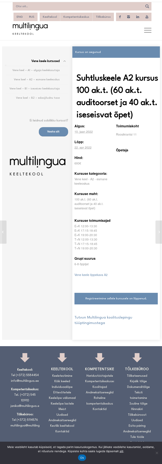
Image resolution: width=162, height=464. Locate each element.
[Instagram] (128, 17)
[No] (157, 453)
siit (121, 451)
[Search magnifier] (147, 6)
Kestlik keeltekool (62, 426)
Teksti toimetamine (138, 395)
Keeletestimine (62, 376)
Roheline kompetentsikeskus (99, 401)
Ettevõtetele (62, 392)
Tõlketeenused (137, 376)
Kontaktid (62, 431)
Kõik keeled (62, 381)
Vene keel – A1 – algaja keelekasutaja (36, 70)
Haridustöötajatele (99, 376)
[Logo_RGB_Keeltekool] (30, 28)
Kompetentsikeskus (76, 16)
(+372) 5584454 (27, 375)
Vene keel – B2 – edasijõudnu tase (38, 98)
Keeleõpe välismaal (62, 398)
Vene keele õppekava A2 (91, 275)
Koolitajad (100, 387)
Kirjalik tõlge (138, 381)
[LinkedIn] (137, 17)
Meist (62, 409)
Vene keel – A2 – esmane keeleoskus (37, 79)
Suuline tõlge (138, 403)
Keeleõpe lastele (62, 403)
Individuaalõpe (62, 387)
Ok (82, 457)
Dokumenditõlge (138, 387)
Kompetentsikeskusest (99, 381)
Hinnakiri (137, 409)
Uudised (62, 415)
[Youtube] (146, 17)
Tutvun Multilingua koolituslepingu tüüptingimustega (103, 320)
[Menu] (145, 30)
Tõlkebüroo (103, 16)
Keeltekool (50, 16)
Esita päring (137, 426)
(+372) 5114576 (27, 420)
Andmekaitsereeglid (62, 420)
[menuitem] (145, 30)
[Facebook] (120, 17)
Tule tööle (137, 437)
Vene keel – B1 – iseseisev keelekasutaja (34, 88)
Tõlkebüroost (137, 415)
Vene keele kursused (45, 61)
